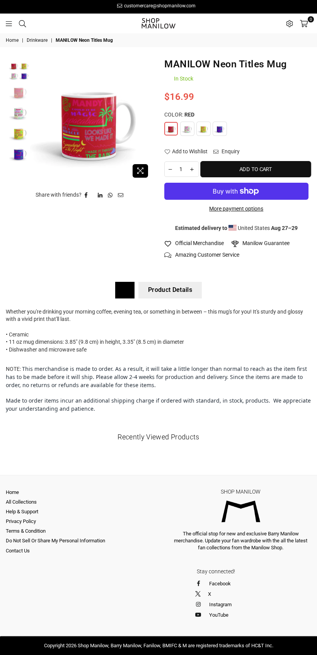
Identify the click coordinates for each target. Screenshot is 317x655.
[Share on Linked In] (100, 195)
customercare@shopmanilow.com (159, 6)
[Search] (22, 23)
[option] (91, 120)
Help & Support (22, 511)
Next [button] (146, 120)
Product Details (170, 289)
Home (12, 40)
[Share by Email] (121, 195)
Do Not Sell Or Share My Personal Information (55, 541)
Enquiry (230, 151)
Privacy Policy (21, 521)
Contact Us (18, 551)
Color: (179, 114)
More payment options (236, 209)
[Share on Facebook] (86, 195)
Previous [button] (37, 120)
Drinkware (37, 40)
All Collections (21, 502)
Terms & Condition (26, 531)
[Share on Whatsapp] (110, 195)
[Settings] (290, 23)
